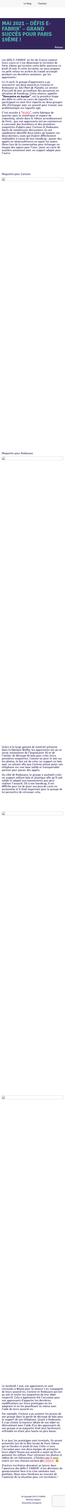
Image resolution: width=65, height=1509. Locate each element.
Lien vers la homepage (38, 12)
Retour (59, 47)
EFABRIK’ (49, 1461)
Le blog (27, 3)
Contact (42, 3)
